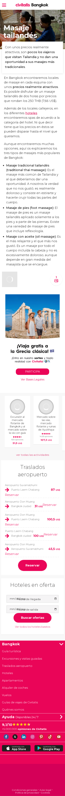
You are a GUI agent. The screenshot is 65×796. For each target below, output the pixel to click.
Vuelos (7, 695)
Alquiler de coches (15, 687)
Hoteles (7, 673)
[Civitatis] (32, 776)
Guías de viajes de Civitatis (20, 702)
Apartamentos (12, 680)
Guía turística (11, 651)
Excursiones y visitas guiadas (22, 658)
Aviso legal (45, 790)
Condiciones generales (24, 790)
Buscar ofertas (32, 618)
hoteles (31, 113)
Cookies (45, 792)
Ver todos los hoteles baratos (32, 626)
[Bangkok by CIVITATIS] (24, 5)
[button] (4, 5)
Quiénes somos (13, 709)
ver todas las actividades (32, 454)
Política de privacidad (27, 792)
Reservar (12, 495)
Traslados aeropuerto (17, 666)
